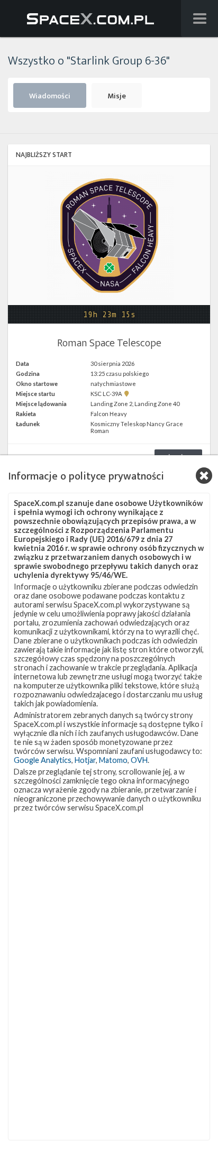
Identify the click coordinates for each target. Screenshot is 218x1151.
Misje (116, 96)
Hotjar (85, 760)
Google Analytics (42, 760)
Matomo (113, 760)
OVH (139, 760)
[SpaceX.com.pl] (90, 18)
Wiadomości (49, 96)
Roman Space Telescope (109, 343)
